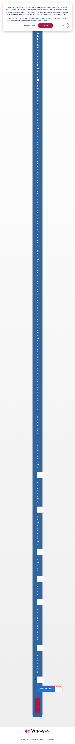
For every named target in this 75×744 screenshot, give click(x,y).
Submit (38, 705)
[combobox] (40, 679)
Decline (61, 25)
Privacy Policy (26, 739)
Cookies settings (29, 25)
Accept (45, 25)
